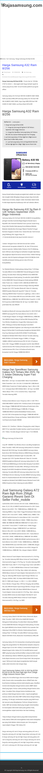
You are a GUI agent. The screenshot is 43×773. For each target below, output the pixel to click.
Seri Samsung (10, 59)
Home (3, 59)
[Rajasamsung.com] (21, 4)
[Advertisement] (21, 31)
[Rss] (21, 768)
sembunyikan (16, 122)
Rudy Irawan (7, 72)
